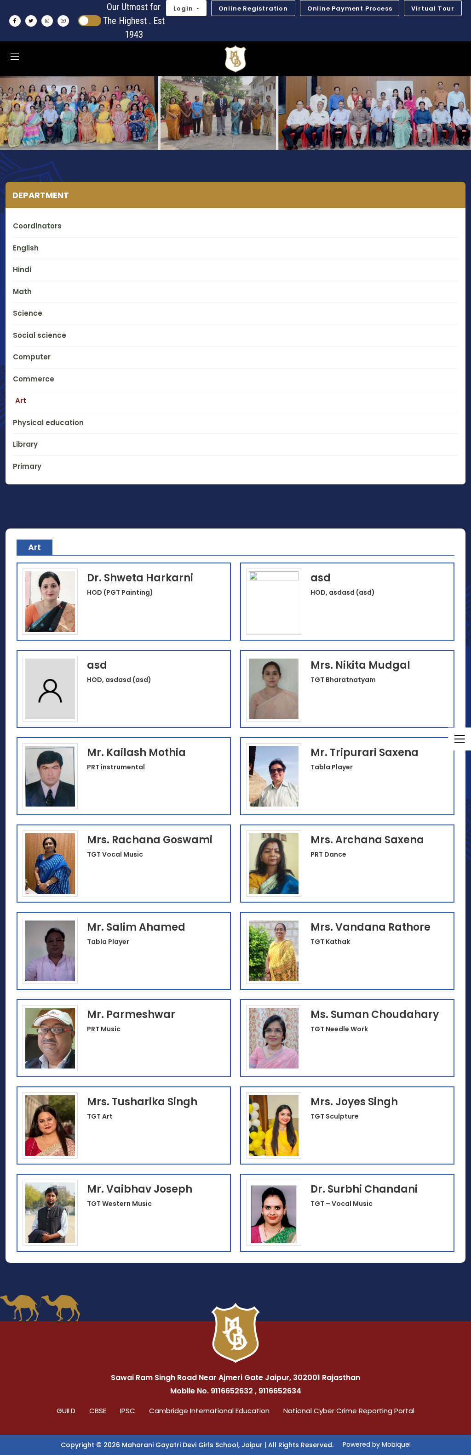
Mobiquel (396, 1444)
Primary (27, 466)
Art (20, 400)
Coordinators (37, 226)
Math (22, 291)
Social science (39, 335)
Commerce (33, 379)
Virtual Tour (432, 8)
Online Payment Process (349, 8)
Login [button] (184, 8)
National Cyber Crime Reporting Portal (348, 1410)
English (26, 248)
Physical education (48, 422)
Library (25, 444)
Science (27, 313)
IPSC (127, 1410)
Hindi (22, 269)
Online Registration (253, 8)
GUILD (66, 1410)
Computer (32, 357)
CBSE (97, 1410)
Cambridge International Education (209, 1410)
